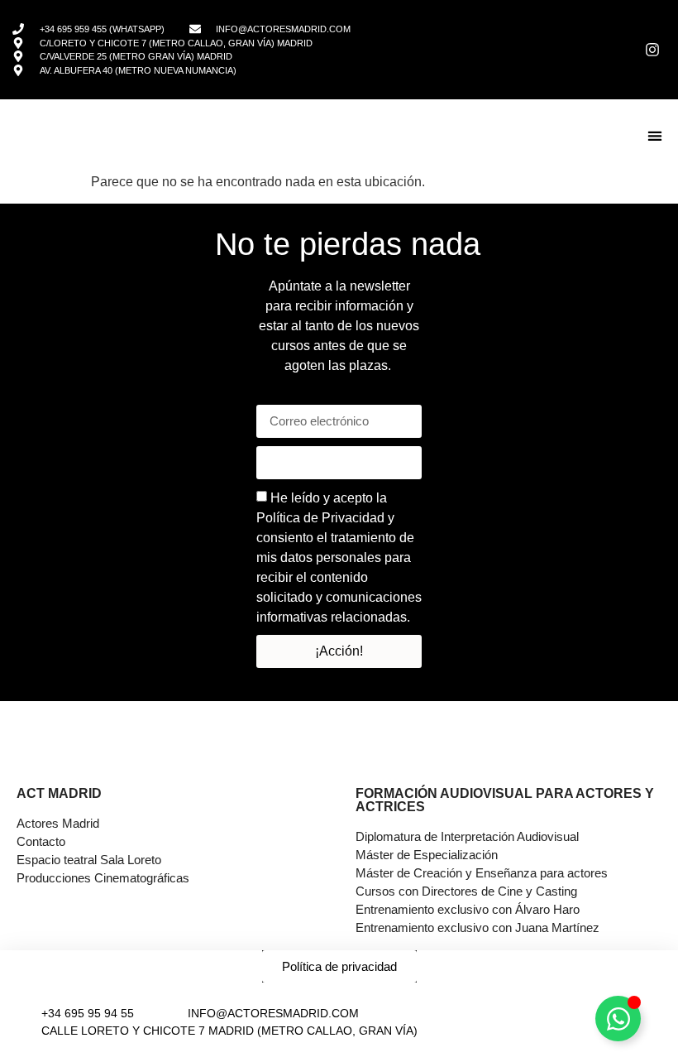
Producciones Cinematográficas (103, 878)
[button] (654, 136)
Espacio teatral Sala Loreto (89, 860)
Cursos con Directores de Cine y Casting (466, 891)
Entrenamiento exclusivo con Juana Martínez (477, 927)
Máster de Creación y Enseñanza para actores (482, 873)
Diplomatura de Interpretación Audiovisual (467, 836)
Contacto (41, 841)
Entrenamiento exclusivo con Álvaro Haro (468, 909)
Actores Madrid (58, 823)
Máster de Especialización (427, 855)
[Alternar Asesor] (618, 1018)
